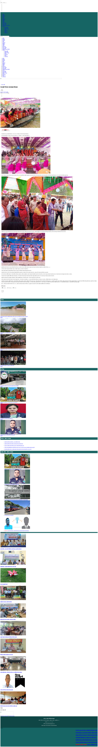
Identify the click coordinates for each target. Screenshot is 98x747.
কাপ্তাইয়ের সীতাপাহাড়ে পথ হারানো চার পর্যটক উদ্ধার (7, 365)
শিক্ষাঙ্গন (5, 53)
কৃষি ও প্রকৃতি (6, 27)
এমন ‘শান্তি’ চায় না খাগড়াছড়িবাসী (8, 515)
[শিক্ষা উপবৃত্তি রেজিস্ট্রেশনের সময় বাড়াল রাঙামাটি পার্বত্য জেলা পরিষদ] (13, 384)
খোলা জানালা (6, 32)
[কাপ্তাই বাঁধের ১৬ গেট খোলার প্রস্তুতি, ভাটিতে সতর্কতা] (13, 331)
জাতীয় (3, 14)
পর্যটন (3, 41)
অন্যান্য (3, 26)
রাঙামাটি (3, 15)
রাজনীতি (3, 19)
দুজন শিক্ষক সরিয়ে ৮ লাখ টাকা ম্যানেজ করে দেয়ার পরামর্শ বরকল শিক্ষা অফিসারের (16, 530)
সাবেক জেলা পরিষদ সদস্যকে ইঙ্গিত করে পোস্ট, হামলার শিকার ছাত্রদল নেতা (14, 445)
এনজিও (3, 21)
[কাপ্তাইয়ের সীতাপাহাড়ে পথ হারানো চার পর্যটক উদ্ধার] (13, 364)
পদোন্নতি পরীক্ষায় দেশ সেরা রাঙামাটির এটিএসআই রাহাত (7, 434)
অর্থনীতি (3, 20)
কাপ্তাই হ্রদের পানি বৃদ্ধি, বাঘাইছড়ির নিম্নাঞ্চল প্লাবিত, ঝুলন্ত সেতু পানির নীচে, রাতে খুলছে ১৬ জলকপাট (14, 316)
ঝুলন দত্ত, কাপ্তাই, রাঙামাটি (4, 92)
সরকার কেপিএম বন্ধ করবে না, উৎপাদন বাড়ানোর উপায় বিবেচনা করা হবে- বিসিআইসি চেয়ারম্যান (12, 349)
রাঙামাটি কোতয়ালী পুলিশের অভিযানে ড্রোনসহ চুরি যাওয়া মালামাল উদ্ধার (13, 443)
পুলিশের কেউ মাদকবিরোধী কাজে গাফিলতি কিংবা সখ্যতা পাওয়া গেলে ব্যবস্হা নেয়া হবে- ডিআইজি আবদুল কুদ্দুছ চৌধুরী (19, 447)
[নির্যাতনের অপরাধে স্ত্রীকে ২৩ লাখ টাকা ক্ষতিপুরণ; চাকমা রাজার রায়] (13, 401)
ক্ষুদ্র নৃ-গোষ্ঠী (4, 24)
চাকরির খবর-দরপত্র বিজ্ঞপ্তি (6, 25)
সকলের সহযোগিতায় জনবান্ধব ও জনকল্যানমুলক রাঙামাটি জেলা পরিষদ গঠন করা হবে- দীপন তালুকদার (76, 742)
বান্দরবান (3, 17)
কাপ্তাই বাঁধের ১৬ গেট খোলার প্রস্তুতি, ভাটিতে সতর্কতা (7, 332)
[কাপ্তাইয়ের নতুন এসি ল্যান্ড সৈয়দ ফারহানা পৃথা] (13, 417)
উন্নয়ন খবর (4, 22)
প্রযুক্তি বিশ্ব (6, 28)
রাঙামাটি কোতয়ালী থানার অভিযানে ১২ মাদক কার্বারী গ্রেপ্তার (12, 441)
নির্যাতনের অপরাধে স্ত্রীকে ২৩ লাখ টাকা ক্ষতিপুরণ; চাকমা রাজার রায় (8, 402)
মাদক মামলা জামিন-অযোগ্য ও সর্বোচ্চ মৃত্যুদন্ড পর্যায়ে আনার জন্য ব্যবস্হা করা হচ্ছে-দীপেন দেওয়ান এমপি (17, 449)
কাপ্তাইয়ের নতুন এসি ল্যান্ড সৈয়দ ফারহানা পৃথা (6, 418)
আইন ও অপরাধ (4, 23)
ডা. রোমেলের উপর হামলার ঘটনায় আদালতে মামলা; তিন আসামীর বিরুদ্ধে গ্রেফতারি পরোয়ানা (16, 499)
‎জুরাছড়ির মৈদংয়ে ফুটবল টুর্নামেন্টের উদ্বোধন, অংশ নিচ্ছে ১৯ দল (68, 740)
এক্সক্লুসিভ (3, 42)
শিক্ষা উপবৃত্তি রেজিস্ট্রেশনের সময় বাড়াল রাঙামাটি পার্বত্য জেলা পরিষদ (9, 385)
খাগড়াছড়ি (3, 16)
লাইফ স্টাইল (6, 30)
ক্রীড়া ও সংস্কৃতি (6, 52)
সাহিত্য (5, 31)
